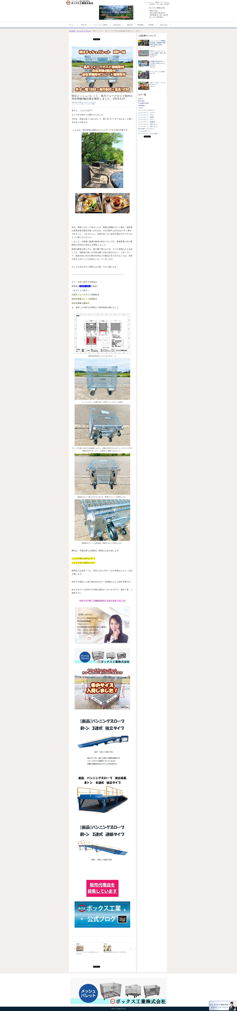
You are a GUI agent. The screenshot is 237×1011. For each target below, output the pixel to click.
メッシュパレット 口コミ (146, 119)
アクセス (140, 108)
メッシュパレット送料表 (100, 25)
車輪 (93, 104)
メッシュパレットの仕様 (157, 71)
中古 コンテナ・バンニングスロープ (158, 83)
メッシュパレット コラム (146, 115)
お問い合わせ (164, 25)
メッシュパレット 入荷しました (148, 126)
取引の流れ (141, 101)
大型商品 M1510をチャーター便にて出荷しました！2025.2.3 (158, 63)
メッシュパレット (76, 104)
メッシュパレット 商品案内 (146, 122)
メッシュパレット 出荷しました (148, 124)
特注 (82, 104)
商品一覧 (83, 25)
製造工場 (129, 25)
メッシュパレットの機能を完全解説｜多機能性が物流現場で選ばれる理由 (158, 42)
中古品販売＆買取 (143, 103)
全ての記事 (72, 31)
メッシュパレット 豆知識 (146, 117)
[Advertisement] (152, 170)
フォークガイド (88, 104)
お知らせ (140, 98)
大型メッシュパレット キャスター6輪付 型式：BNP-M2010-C (158, 53)
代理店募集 (140, 25)
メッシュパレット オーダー (146, 112)
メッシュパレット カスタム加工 (148, 133)
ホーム (71, 25)
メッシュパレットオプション (84, 31)
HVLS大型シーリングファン (146, 129)
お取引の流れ (117, 25)
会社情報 (150, 25)
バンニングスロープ (144, 131)
